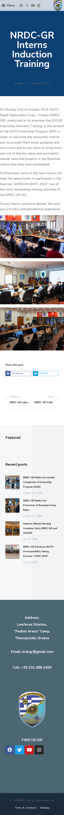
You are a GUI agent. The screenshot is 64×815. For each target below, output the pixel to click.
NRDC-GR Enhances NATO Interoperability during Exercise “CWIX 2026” (38, 551)
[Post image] (12, 482)
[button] (8, 5)
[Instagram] (39, 749)
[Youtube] (29, 749)
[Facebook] (9, 749)
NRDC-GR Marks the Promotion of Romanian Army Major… (39, 505)
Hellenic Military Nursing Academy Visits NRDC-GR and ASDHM (40, 528)
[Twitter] (19, 749)
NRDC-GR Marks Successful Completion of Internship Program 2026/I (39, 482)
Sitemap (44, 807)
